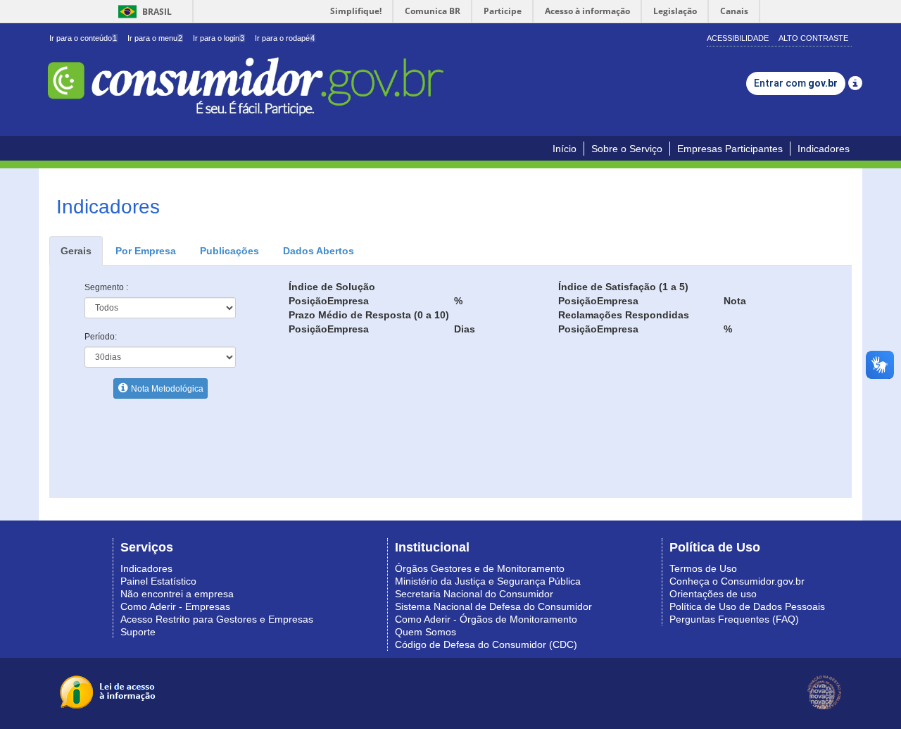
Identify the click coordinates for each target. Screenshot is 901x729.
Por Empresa (145, 250)
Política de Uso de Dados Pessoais (747, 606)
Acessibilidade (738, 38)
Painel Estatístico (158, 581)
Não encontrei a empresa (177, 593)
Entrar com (796, 83)
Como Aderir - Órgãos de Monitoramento (486, 619)
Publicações (229, 250)
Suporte (138, 631)
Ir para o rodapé (285, 38)
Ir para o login (218, 38)
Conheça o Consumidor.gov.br (737, 581)
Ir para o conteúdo (83, 38)
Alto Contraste (813, 38)
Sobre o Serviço (626, 148)
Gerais (76, 250)
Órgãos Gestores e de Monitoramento (480, 568)
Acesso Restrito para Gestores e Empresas (216, 619)
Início (564, 148)
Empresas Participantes (730, 148)
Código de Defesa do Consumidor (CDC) (486, 644)
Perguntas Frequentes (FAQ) (734, 619)
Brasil (142, 12)
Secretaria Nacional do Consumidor (474, 593)
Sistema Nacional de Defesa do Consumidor (493, 606)
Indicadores (824, 148)
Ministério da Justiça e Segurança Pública (488, 581)
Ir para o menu (154, 38)
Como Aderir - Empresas (175, 606)
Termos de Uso (703, 568)
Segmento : (106, 287)
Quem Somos (425, 631)
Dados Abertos (318, 250)
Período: (100, 337)
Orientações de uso (713, 593)
